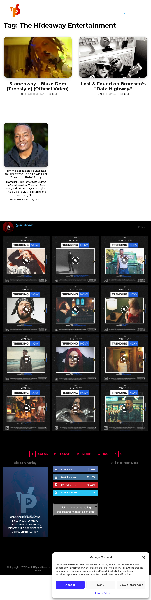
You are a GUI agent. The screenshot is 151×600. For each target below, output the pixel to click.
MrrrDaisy (23, 200)
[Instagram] (55, 454)
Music (101, 94)
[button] (143, 557)
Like (93, 469)
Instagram (65, 453)
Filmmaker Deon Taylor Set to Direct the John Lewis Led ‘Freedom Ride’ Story (26, 174)
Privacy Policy (102, 593)
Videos (22, 94)
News (13, 200)
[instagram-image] (26, 259)
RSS (105, 453)
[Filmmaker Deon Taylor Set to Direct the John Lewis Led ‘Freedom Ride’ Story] (26, 145)
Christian (111, 94)
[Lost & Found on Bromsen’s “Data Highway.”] (113, 57)
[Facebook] (32, 454)
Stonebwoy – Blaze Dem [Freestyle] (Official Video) (38, 86)
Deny (100, 585)
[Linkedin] (78, 454)
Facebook (42, 453)
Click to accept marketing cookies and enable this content (75, 509)
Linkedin (86, 453)
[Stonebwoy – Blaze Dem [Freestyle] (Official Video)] (38, 57)
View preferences (131, 585)
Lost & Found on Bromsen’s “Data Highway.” (113, 86)
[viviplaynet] (15, 13)
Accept (70, 585)
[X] (116, 454)
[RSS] (99, 454)
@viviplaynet (25, 225)
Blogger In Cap (35, 94)
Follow (142, 227)
